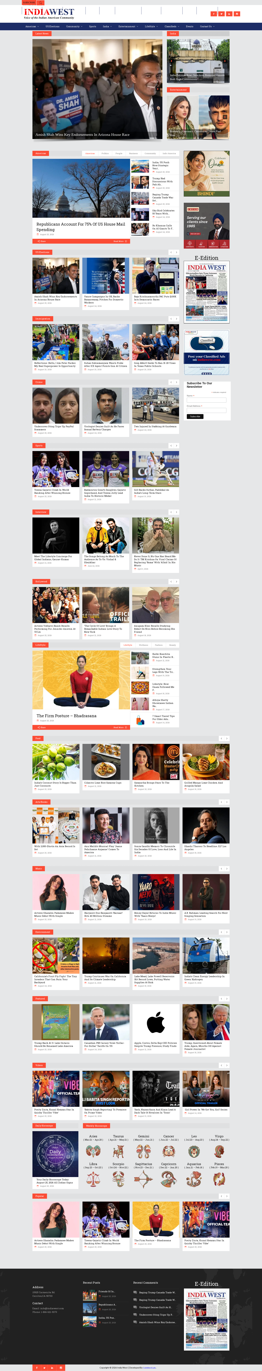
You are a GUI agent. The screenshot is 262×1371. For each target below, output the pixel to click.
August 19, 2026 (144, 496)
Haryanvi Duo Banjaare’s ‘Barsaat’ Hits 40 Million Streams (103, 914)
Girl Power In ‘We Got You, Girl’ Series (205, 1109)
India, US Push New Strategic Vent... (160, 165)
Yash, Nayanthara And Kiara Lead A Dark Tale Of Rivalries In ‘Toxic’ (155, 1111)
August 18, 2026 (144, 635)
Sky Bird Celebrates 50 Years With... (163, 212)
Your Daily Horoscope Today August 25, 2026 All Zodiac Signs (55, 1181)
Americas (90, 153)
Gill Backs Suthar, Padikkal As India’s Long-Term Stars (151, 491)
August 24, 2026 (162, 217)
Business (133, 153)
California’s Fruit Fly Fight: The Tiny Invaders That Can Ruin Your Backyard (55, 979)
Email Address (194, 406)
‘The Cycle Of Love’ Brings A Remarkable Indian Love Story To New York (103, 628)
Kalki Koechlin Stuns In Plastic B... (163, 655)
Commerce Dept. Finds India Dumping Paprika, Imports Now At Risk (136, 134)
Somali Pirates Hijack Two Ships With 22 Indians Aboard (220, 77)
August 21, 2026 (94, 499)
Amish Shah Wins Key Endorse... (157, 1322)
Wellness (143, 645)
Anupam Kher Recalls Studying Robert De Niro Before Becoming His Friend (154, 628)
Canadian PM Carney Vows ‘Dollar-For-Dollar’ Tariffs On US (104, 1044)
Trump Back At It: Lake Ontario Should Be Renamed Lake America (53, 1044)
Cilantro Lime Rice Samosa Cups (102, 782)
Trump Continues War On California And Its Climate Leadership (105, 978)
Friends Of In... (107, 1291)
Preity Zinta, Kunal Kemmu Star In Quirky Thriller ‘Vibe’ (54, 1111)
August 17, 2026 (162, 709)
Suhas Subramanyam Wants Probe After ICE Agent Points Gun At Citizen (105, 364)
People (119, 153)
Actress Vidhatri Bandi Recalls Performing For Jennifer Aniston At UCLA (55, 628)
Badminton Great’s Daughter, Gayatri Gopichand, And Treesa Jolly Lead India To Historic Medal (105, 492)
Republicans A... (107, 1304)
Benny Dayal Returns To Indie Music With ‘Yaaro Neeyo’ (155, 914)
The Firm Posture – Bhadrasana (67, 715)
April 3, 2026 (142, 569)
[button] (145, 89)
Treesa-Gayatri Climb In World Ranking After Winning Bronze (52, 491)
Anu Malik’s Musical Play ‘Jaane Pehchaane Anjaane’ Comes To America (103, 849)
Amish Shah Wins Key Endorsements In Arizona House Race (55, 298)
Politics (105, 153)
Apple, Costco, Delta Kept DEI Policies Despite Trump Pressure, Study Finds (155, 1044)
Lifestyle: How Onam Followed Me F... (163, 686)
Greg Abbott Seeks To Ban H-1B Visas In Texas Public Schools (155, 364)
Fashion (159, 645)
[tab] (90, 153)
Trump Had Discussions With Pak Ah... (162, 181)
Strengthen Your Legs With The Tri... (163, 670)
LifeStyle (128, 645)
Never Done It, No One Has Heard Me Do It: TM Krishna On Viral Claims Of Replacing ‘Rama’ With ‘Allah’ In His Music (155, 561)
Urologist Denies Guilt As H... (155, 1307)
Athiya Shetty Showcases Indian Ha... (162, 703)
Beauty (172, 645)
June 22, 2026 (93, 566)
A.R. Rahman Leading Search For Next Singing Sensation (206, 914)
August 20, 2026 (44, 369)
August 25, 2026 (47, 234)
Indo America (169, 153)
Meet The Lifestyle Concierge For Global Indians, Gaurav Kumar (53, 558)
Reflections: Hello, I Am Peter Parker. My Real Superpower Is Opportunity (55, 364)
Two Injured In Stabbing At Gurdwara (155, 426)
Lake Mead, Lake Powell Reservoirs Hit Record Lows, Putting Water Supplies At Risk (154, 979)
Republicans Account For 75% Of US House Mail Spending (81, 227)
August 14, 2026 (44, 563)
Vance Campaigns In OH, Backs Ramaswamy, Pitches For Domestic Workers (103, 299)
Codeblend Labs (149, 1368)
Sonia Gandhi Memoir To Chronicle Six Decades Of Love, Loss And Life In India (155, 849)
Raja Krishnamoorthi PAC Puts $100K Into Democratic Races (155, 298)
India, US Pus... (107, 1317)
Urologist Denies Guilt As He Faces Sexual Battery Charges (104, 428)
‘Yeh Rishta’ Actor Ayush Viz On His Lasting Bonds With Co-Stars (218, 133)
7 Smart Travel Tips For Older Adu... (163, 717)
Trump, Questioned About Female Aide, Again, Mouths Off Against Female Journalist (203, 1045)
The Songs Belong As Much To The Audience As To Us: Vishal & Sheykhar (104, 559)
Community (150, 153)
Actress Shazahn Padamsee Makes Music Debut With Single (54, 914)
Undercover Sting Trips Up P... (156, 1314)
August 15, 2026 (194, 983)
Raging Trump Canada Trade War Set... (162, 197)
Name (190, 395)
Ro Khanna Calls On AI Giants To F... (162, 227)
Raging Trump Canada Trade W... (157, 1292)
